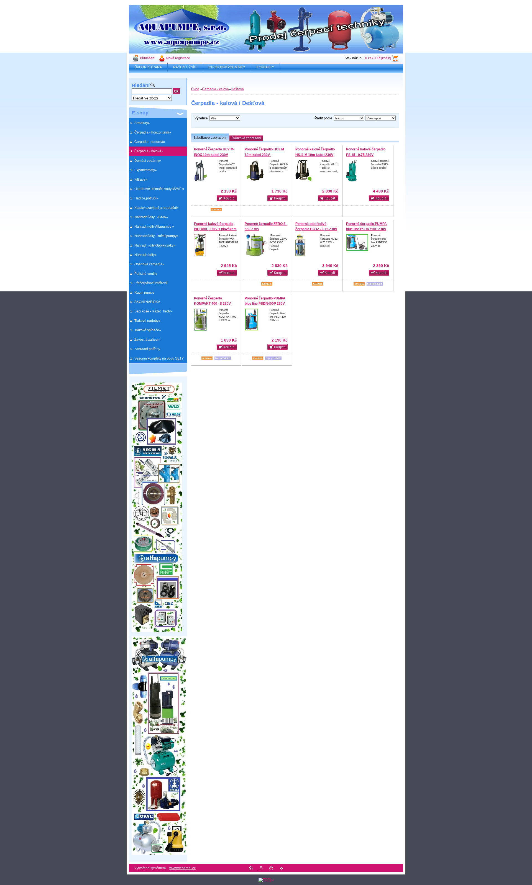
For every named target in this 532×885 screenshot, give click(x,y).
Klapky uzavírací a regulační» (156, 208)
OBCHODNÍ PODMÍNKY (227, 67)
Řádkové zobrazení (246, 138)
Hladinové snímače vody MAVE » (159, 189)
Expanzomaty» (145, 170)
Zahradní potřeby (147, 349)
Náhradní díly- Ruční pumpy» (156, 236)
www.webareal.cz (182, 868)
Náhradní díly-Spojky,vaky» (154, 245)
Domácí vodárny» (147, 161)
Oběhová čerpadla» (149, 264)
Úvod (195, 89)
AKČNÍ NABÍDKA (147, 302)
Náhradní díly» (145, 255)
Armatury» (142, 123)
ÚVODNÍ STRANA (148, 67)
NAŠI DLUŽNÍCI (185, 67)
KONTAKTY (265, 67)
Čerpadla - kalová (215, 89)
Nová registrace (178, 58)
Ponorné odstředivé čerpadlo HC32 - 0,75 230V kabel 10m (316, 229)
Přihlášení (147, 58)
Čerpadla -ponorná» (149, 142)
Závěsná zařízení (147, 340)
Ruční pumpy (144, 292)
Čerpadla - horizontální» (152, 132)
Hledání (141, 85)
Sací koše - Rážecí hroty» (153, 311)
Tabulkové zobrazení (210, 137)
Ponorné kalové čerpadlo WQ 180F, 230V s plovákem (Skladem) (215, 229)
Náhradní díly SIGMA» (151, 217)
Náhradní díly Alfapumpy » (154, 227)
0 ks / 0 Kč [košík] (378, 58)
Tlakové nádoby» (147, 321)
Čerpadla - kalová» (148, 151)
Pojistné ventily (145, 274)
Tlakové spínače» (147, 330)
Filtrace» (140, 179)
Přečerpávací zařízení (150, 283)
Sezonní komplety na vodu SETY (159, 358)
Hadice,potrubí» (146, 198)
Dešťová (237, 89)
